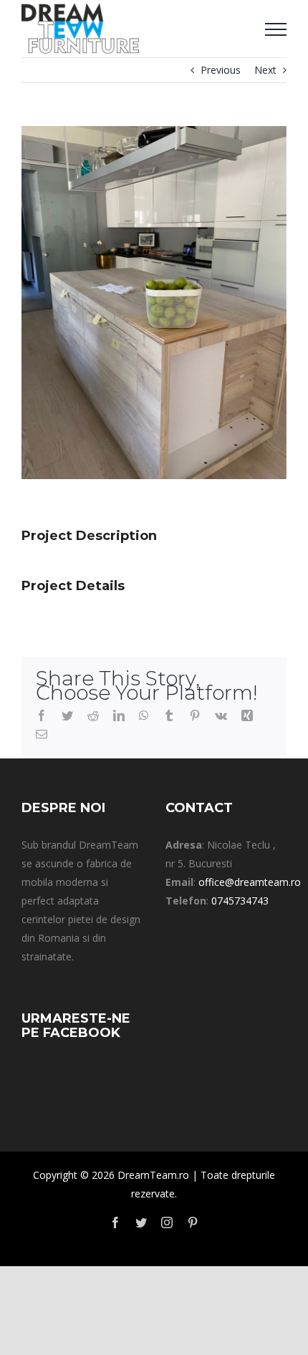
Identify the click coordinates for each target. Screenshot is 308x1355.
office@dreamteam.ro (249, 882)
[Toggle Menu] (276, 29)
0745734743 (240, 900)
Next (265, 70)
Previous (221, 70)
